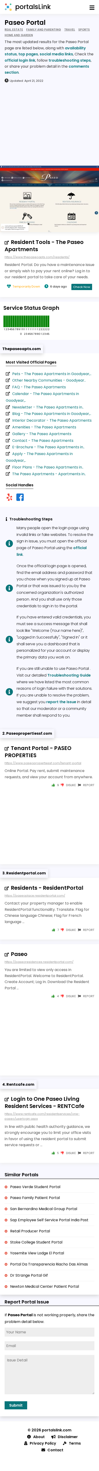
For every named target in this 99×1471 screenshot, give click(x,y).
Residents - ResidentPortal (47, 888)
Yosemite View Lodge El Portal (37, 1253)
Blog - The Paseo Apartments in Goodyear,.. (51, 413)
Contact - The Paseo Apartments (42, 440)
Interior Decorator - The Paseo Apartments (52, 420)
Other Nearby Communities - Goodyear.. (49, 380)
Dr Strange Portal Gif (29, 1275)
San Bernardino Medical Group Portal (43, 1209)
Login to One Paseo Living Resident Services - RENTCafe (44, 1102)
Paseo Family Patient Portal (35, 1197)
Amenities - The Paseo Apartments (44, 427)
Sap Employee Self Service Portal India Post (49, 1220)
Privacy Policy (43, 1443)
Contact (55, 1450)
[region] (49, 124)
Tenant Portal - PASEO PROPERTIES (38, 751)
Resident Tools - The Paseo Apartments (44, 245)
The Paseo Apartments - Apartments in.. (49, 474)
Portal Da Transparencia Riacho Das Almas (49, 1264)
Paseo (19, 954)
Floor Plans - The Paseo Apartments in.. (47, 467)
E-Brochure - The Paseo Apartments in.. (48, 447)
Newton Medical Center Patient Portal (44, 1286)
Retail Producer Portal (30, 1231)
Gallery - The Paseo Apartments (41, 434)
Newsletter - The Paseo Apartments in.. (48, 407)
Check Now (81, 287)
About (39, 1436)
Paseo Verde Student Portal (35, 1186)
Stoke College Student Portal (36, 1242)
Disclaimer (68, 1436)
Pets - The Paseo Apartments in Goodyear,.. (51, 373)
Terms (75, 1443)
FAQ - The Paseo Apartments (39, 387)
